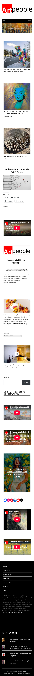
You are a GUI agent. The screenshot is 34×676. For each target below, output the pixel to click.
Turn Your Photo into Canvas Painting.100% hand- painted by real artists (17, 473)
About (5, 566)
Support (5, 586)
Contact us (6, 570)
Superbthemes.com (24, 673)
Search (6, 377)
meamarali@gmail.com (15, 612)
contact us (12, 283)
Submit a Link (7, 574)
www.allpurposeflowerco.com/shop (15, 324)
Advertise (6, 578)
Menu (29, 21)
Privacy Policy (7, 582)
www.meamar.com (24, 368)
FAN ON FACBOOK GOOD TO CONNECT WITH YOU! (14, 393)
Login (4, 590)
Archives (6, 333)
